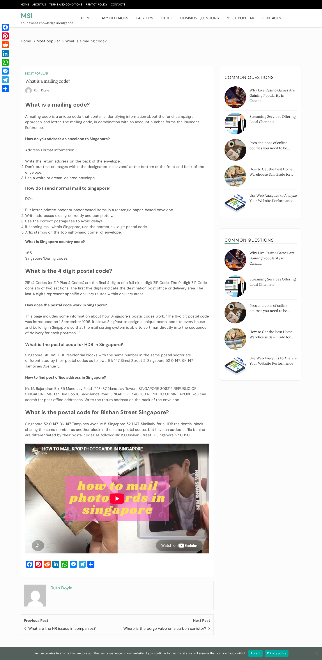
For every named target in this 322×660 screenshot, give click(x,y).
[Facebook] (5, 27)
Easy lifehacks (113, 18)
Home (25, 4)
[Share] (5, 88)
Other (167, 18)
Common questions (199, 18)
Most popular (240, 18)
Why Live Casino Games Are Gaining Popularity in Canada (272, 95)
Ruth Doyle (41, 90)
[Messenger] (5, 71)
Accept (256, 653)
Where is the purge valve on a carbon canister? (164, 628)
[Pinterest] (5, 36)
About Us (39, 4)
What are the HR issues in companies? (62, 628)
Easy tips (144, 18)
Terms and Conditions (65, 4)
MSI (26, 15)
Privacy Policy (97, 4)
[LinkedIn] (5, 53)
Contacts (118, 4)
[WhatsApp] (5, 62)
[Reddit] (5, 44)
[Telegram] (5, 79)
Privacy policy (276, 653)
